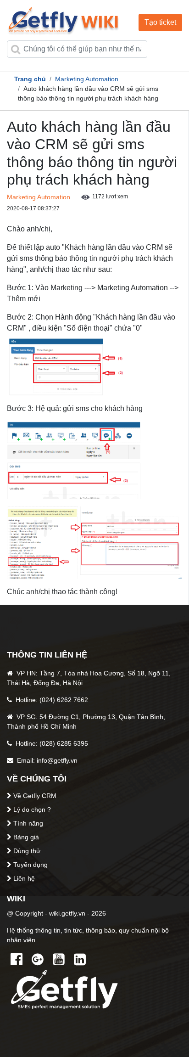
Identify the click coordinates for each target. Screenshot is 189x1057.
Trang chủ (30, 79)
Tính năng (28, 823)
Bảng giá (26, 837)
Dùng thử (26, 851)
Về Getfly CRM (34, 795)
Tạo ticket (160, 22)
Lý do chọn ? (32, 809)
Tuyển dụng (30, 864)
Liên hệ (24, 878)
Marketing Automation (86, 79)
